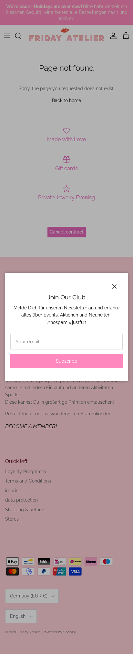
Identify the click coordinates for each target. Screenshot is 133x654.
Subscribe (66, 361)
